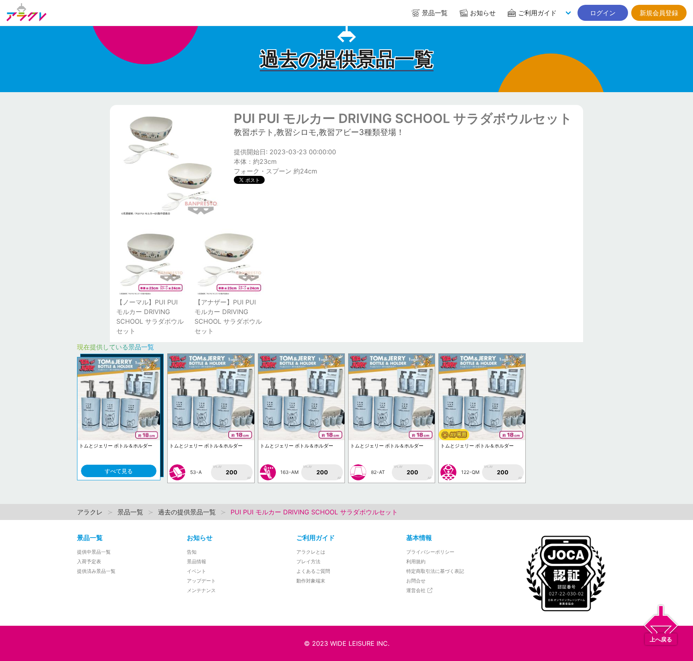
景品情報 (196, 561)
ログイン (603, 13)
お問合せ (416, 581)
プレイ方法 (308, 561)
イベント (196, 571)
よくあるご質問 (313, 571)
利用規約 (416, 561)
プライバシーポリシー (430, 552)
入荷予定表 (89, 561)
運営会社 (416, 590)
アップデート (201, 581)
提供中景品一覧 (94, 552)
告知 (192, 552)
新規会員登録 (659, 13)
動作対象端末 (310, 581)
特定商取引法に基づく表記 (435, 571)
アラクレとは (310, 552)
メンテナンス (201, 590)
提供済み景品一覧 (96, 571)
